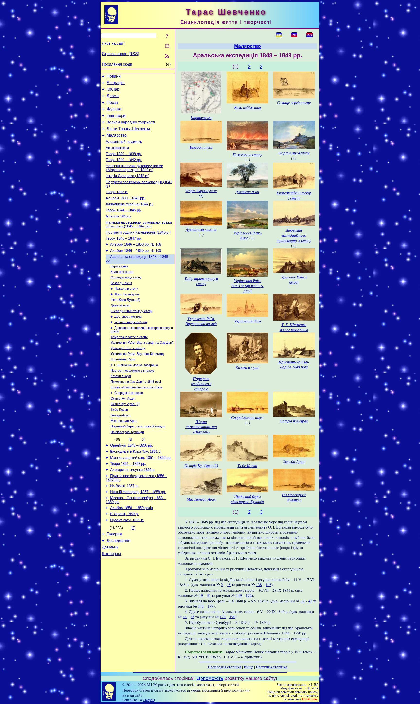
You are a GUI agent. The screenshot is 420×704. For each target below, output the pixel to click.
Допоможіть (210, 678)
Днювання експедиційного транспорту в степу (294, 235)
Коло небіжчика (122, 272)
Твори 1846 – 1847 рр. (124, 238)
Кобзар (113, 89)
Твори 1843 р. (117, 192)
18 (229, 584)
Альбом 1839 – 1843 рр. (125, 198)
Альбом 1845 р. (118, 216)
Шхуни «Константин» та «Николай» (136, 387)
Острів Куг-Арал (123, 398)
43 (310, 600)
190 (232, 616)
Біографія (116, 83)
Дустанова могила (127, 316)
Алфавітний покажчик (124, 142)
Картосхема (119, 266)
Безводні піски (121, 283)
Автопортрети (117, 148)
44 (185, 616)
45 (192, 616)
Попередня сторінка (224, 666)
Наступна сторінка (271, 666)
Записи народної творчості (131, 122)
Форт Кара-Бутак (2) (125, 300)
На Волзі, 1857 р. (124, 486)
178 (223, 616)
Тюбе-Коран (119, 409)
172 (249, 595)
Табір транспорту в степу (129, 337)
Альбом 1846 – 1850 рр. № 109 (135, 250)
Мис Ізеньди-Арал (124, 421)
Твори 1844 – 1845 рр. (124, 210)
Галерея (114, 534)
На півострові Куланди (127, 432)
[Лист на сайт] (167, 46)
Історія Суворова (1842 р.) (127, 176)
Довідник (110, 547)
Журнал (114, 109)
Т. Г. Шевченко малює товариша (134, 365)
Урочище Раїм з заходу (128, 348)
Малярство (117, 135)
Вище (248, 666)
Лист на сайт (113, 43)
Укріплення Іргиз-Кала (130, 322)
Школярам (111, 554)
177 (210, 605)
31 (209, 595)
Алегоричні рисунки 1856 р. (132, 470)
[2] (130, 439)
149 (239, 595)
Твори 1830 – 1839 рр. (124, 154)
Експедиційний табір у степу (131, 311)
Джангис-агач (120, 305)
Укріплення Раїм (123, 359)
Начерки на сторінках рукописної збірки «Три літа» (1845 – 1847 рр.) (139, 224)
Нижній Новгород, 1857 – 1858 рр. (138, 492)
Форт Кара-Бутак (126, 294)
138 (259, 584)
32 (303, 600)
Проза (112, 102)
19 (201, 595)
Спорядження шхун (128, 393)
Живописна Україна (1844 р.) (129, 204)
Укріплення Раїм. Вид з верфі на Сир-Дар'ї (142, 342)
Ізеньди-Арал (120, 415)
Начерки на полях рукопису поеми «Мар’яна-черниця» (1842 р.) (134, 168)
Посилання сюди (117, 64)
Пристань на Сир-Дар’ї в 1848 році (136, 381)
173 (201, 605)
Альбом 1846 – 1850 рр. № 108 (135, 244)
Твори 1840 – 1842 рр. (124, 160)
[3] (143, 439)
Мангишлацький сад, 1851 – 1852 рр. (140, 458)
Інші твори (116, 115)
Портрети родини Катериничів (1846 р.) (138, 232)
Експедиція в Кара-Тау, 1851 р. (135, 451)
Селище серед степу (126, 277)
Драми (113, 96)
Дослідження (118, 541)
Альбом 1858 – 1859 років (131, 508)
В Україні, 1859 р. (124, 514)
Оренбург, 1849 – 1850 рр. (131, 445)
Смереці (149, 700)
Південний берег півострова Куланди (138, 426)
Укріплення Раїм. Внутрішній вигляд (137, 354)
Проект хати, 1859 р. (127, 520)
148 (268, 584)
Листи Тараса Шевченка (128, 129)
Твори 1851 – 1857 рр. (128, 464)
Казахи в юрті (121, 376)
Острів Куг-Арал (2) (125, 404)
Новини (114, 76)
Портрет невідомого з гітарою (132, 370)
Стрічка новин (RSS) (120, 54)
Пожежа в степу (126, 288)
